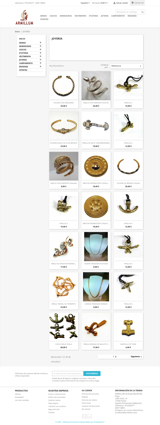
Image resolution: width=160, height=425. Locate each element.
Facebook (84, 416)
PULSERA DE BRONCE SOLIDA (128, 183)
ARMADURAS (66, 16)
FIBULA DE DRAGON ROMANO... (63, 264)
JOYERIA (104, 16)
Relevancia (127, 66)
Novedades (19, 397)
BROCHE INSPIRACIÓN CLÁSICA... (96, 183)
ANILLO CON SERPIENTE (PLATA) (96, 103)
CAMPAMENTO (118, 16)
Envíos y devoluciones (56, 394)
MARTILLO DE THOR (128, 344)
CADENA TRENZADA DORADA (96, 304)
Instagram (89, 416)
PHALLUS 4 (128, 223)
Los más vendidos (22, 400)
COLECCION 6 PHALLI (63, 344)
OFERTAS (44, 19)
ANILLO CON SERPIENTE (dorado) (63, 183)
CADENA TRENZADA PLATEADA (96, 264)
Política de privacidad (56, 397)
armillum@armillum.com (126, 412)
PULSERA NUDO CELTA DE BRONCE (63, 143)
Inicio (22, 39)
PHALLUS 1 (128, 103)
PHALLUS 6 (128, 304)
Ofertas (18, 394)
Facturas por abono (89, 400)
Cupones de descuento (91, 406)
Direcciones (86, 403)
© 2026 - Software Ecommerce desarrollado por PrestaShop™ (80, 422)
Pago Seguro (53, 403)
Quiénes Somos (54, 400)
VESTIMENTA (80, 16)
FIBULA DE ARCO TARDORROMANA (96, 143)
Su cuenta (87, 390)
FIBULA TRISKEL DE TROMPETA (64, 304)
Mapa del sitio (54, 409)
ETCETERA (93, 16)
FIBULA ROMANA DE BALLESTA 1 (96, 344)
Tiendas (51, 412)
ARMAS (43, 16)
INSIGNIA (132, 16)
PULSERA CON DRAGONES (64, 103)
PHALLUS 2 (128, 143)
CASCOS (53, 16)
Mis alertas (86, 409)
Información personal (90, 394)
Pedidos (85, 397)
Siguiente (137, 356)
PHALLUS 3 (64, 223)
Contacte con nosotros (57, 406)
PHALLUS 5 (128, 264)
